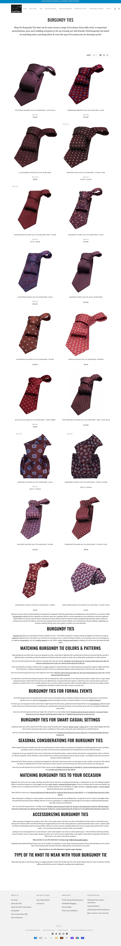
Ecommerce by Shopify (85, 930)
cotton (76, 727)
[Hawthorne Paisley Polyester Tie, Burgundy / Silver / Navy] (86, 579)
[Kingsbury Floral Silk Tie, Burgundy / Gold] (86, 209)
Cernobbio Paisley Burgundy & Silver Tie (96, 809)
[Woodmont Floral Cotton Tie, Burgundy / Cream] (35, 579)
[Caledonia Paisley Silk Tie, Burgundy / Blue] (35, 271)
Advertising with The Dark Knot (98, 909)
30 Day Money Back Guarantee (72, 900)
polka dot (89, 787)
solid (50, 784)
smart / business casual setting (68, 640)
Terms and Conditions (70, 910)
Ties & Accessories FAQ (19, 914)
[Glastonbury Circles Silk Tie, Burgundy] (35, 147)
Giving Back (15, 910)
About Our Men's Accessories (21, 907)
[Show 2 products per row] (100, 55)
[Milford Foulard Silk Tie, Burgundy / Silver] (35, 519)
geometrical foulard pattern (67, 784)
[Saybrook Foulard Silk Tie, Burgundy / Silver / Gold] (86, 519)
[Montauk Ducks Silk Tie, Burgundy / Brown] (86, 334)
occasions (15, 638)
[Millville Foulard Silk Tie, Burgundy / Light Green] (35, 394)
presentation (24, 640)
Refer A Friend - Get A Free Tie (98, 913)
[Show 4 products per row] (108, 55)
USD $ (108, 8)
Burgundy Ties (17, 636)
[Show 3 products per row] (104, 55)
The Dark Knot (17, 616)
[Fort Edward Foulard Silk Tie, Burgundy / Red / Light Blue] (86, 394)
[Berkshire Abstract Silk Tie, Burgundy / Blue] (86, 85)
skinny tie (83, 727)
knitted (71, 727)
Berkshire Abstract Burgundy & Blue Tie (59, 806)
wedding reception (41, 640)
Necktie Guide (63, 930)
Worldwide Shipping (69, 903)
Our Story (14, 900)
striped (55, 784)
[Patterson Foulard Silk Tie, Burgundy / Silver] (35, 334)
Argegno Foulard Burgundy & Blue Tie (67, 809)
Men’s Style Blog (49, 930)
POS (72, 930)
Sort (94, 55)
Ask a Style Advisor (43, 900)
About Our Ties (16, 903)
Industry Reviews (93, 906)
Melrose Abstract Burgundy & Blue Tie (42, 809)
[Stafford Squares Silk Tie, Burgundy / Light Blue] (35, 85)
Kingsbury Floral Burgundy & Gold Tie (85, 806)
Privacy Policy (67, 907)
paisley (95, 787)
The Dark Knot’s (95, 704)
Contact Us (40, 903)
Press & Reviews (17, 917)
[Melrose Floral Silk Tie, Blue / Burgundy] (86, 271)
